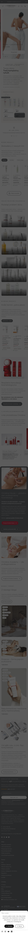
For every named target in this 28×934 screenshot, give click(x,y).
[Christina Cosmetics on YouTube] (8, 931)
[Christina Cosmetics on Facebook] (2, 931)
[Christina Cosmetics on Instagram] (5, 931)
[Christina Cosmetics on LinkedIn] (11, 931)
